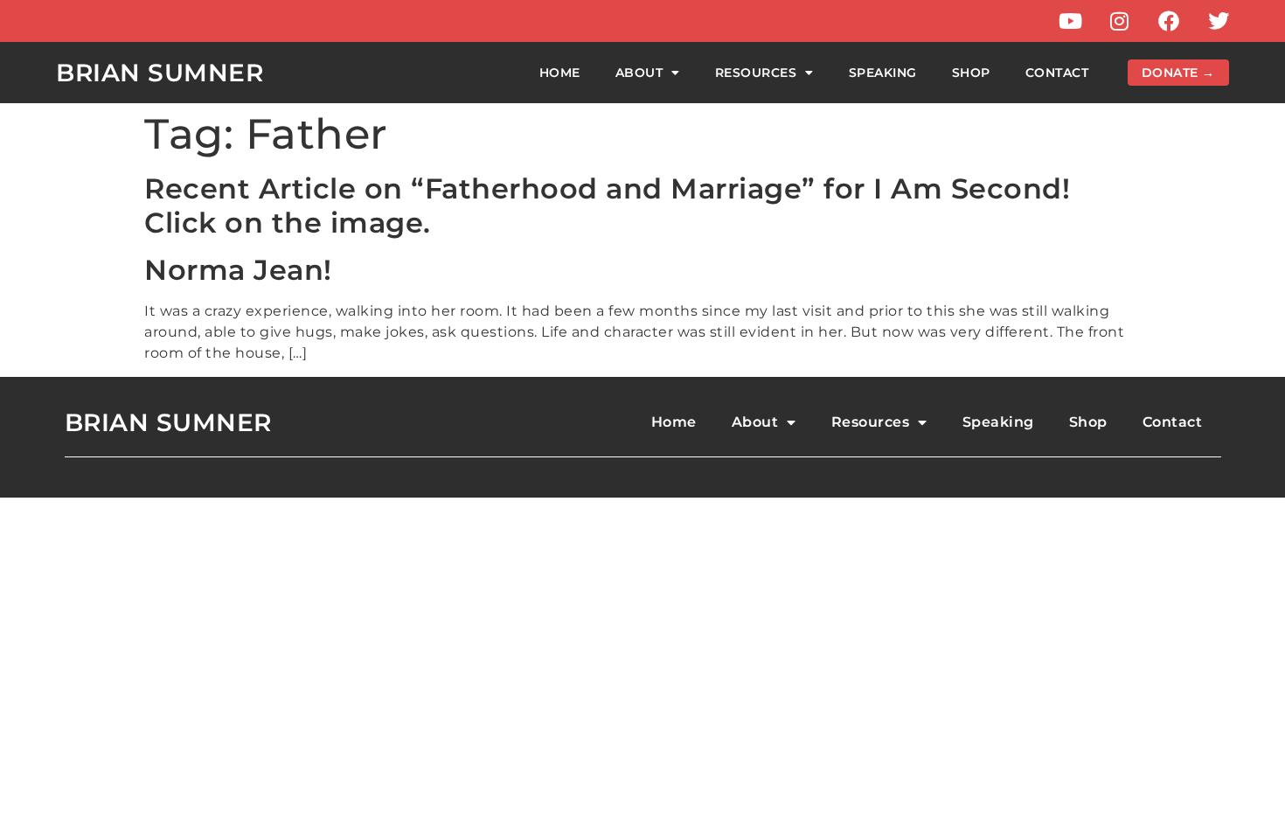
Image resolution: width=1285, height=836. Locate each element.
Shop (971, 72)
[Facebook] (1168, 20)
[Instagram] (1119, 20)
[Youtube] (1069, 20)
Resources (756, 72)
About (639, 72)
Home (559, 72)
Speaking (883, 72)
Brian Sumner (159, 72)
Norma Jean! (238, 270)
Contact (1057, 72)
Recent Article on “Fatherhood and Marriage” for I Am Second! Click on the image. (607, 205)
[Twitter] (1218, 20)
